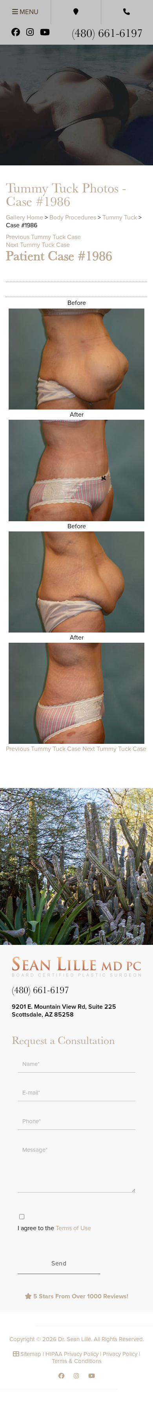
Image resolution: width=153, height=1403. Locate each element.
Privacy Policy (120, 1354)
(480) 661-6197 (107, 32)
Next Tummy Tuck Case (38, 245)
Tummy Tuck (119, 217)
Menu (28, 12)
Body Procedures (72, 217)
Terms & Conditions (77, 1361)
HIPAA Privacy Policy (72, 1354)
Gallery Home (24, 217)
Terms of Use (73, 1228)
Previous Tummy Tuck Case (43, 237)
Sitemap (30, 1354)
